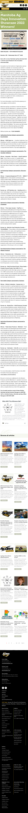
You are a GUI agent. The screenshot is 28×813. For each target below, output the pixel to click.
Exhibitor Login (5, 8)
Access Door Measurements (5, 807)
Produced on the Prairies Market (7, 714)
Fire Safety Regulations (18, 769)
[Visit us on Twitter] (23, 5)
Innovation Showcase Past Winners (7, 736)
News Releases (5, 696)
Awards (3, 733)
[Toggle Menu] (25, 8)
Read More (4, 466)
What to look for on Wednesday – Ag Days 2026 (20, 623)
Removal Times (5, 804)
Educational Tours (17, 742)
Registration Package (6, 786)
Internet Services (5, 777)
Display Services (5, 775)
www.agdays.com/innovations (8, 374)
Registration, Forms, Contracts (6, 783)
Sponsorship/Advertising (7, 699)
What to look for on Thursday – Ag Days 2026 (20, 588)
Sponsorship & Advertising (19, 782)
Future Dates (4, 725)
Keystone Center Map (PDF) (18, 716)
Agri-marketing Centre (18, 790)
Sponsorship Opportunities (17, 784)
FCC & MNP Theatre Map (19, 718)
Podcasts (4, 692)
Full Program (4, 755)
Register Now (4, 779)
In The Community (17, 730)
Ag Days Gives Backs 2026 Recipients (5, 556)
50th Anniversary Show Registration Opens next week (6, 487)
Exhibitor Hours (5, 801)
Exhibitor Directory (18, 710)
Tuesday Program (5, 750)
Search (21, 5)
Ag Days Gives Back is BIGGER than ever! (19, 454)
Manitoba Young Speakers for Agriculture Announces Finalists (6, 623)
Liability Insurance (5, 774)
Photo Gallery (5, 720)
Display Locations (5, 799)
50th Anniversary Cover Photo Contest (6, 454)
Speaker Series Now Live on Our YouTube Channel (20, 521)
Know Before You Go (6, 718)
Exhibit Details (5, 797)
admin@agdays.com (6, 670)
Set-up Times (4, 803)
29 (19, 643)
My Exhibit (4, 795)
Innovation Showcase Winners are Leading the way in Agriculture (6, 589)
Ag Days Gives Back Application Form (18, 735)
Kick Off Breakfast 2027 (7, 716)
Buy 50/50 (16, 744)
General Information (6, 766)
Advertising (16, 786)
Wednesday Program (6, 752)
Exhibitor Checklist (6, 788)
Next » (22, 643)
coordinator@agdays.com (7, 663)
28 (16, 643)
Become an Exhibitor (6, 764)
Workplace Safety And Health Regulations (18, 767)
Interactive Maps (17, 712)
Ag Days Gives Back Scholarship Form (18, 738)
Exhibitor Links (17, 713)
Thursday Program (6, 753)
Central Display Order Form (6, 793)
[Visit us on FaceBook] (26, 5)
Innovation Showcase (6, 731)
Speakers (3, 746)
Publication (4, 690)
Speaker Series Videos (6, 757)
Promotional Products (18, 788)
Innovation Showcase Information (6, 769)
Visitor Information (6, 712)
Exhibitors (16, 708)
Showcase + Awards (6, 730)
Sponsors (4, 694)
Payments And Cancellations (5, 772)
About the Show (5, 708)
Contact (3, 697)
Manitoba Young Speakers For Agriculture (7, 760)
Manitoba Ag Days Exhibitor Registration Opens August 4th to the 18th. (20, 488)
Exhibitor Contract (5, 790)
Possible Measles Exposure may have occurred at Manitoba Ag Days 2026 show (6, 523)
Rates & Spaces (5, 784)
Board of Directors (5, 723)
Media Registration (18, 740)
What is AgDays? (5, 710)
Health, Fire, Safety (17, 764)
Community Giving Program (18, 732)
